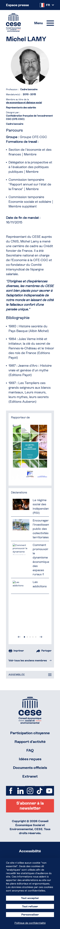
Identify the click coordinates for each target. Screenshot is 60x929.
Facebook (11, 791)
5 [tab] (35, 637)
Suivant (41, 637)
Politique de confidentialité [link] (30, 922)
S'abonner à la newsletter (30, 806)
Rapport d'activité (30, 742)
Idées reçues (30, 759)
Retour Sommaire (30, 710)
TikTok (39, 791)
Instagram (30, 791)
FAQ (30, 750)
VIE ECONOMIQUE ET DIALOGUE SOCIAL (24, 102)
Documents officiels (30, 768)
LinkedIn (20, 791)
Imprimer (19, 650)
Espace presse (17, 5)
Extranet (30, 776)
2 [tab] (27, 637)
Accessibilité (30, 851)
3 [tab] (30, 637)
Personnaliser (30, 914)
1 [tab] (24, 637)
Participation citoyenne (30, 733)
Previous (19, 637)
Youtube (49, 791)
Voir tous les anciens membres (27, 660)
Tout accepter (30, 898)
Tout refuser (30, 906)
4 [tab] (33, 637)
